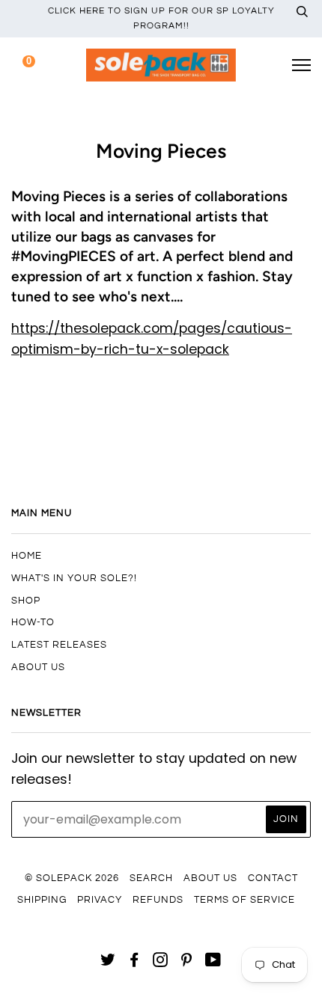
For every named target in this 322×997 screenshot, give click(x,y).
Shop (25, 600)
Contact (273, 878)
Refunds (158, 900)
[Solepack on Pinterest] (187, 962)
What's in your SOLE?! (74, 578)
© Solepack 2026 (72, 878)
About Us (38, 667)
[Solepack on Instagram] (160, 962)
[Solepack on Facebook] (134, 962)
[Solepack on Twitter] (108, 962)
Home (26, 555)
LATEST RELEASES (59, 644)
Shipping (42, 900)
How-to (33, 622)
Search (151, 878)
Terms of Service (244, 900)
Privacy (99, 900)
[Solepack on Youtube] (213, 962)
